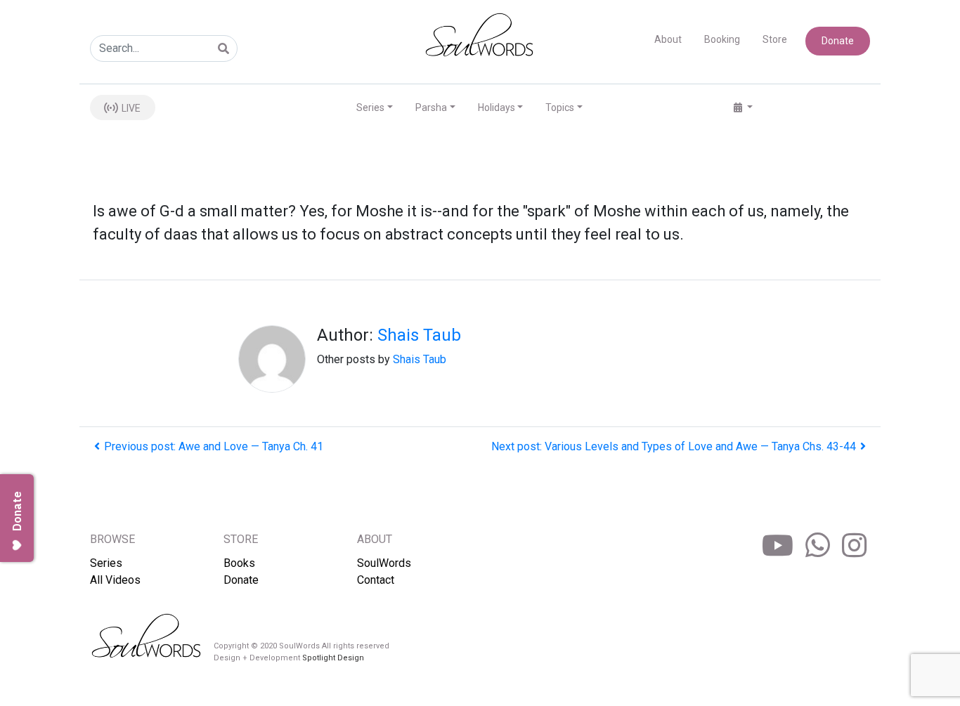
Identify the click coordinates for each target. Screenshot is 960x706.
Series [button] (370, 107)
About (668, 39)
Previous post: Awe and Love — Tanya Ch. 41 (213, 446)
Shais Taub (419, 335)
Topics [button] (559, 107)
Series (106, 563)
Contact (375, 580)
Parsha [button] (431, 107)
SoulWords (384, 563)
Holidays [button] (496, 107)
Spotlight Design (333, 657)
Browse (112, 539)
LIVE (130, 108)
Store (775, 39)
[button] (743, 108)
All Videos (115, 580)
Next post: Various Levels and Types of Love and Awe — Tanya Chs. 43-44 (673, 446)
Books (239, 563)
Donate (838, 40)
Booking (722, 39)
